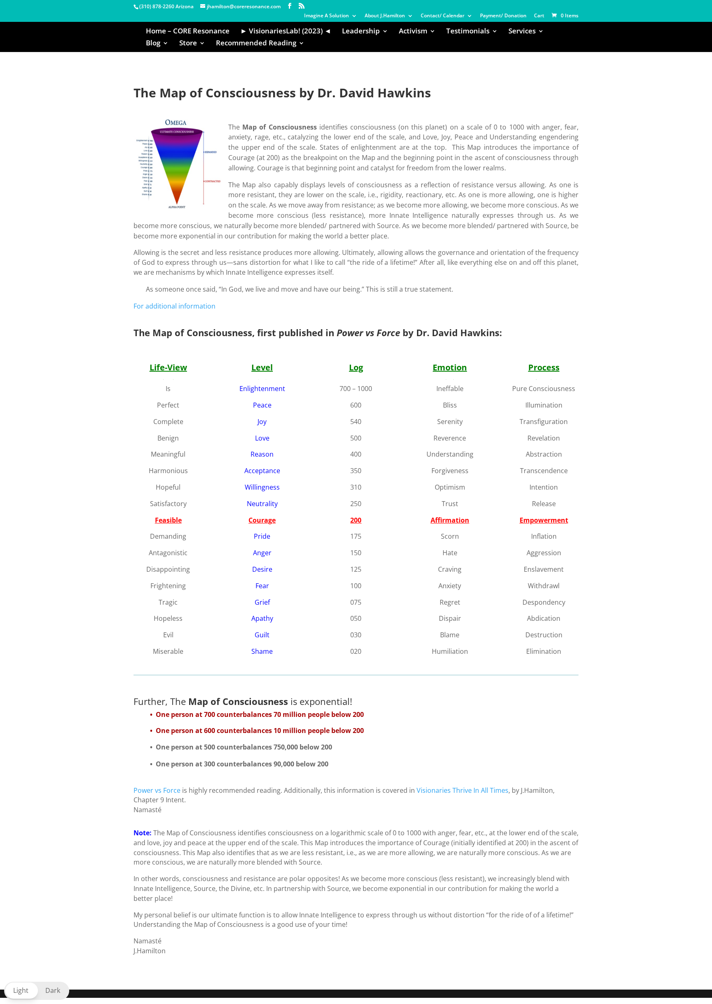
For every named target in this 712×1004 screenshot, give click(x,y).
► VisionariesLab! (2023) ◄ (285, 31)
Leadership (361, 31)
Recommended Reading (256, 43)
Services (522, 31)
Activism (413, 31)
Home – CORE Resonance (188, 31)
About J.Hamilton (385, 16)
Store (188, 43)
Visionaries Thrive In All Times (462, 790)
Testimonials (468, 31)
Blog (153, 43)
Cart (539, 16)
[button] (36, 991)
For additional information (174, 306)
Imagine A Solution (326, 16)
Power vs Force (157, 790)
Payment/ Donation (503, 16)
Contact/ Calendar (442, 16)
